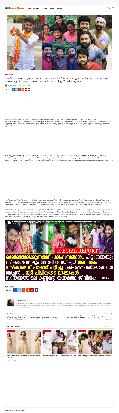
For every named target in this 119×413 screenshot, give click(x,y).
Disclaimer (38, 405)
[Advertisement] (59, 105)
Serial (52, 8)
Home (29, 8)
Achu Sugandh (11, 286)
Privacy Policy (14, 405)
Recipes (46, 8)
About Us (7, 405)
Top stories (59, 8)
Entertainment (37, 8)
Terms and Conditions (23, 405)
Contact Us (32, 405)
